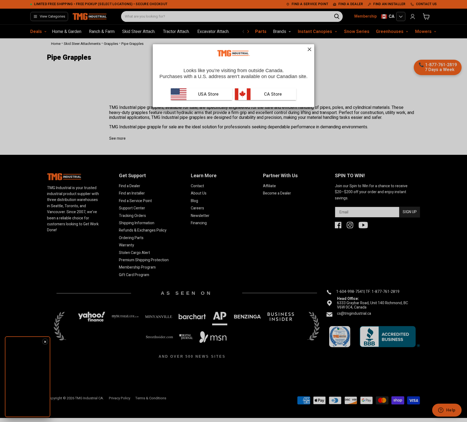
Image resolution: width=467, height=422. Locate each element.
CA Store (272, 93)
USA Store (208, 93)
